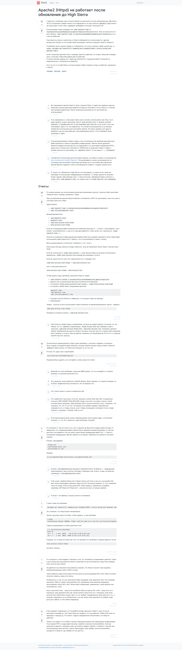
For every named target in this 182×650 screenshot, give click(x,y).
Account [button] (140, 3)
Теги (57, 3)
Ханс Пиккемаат (112, 552)
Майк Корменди (57, 412)
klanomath (55, 167)
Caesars (114, 603)
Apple (52, 3)
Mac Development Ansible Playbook (64, 160)
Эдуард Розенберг (111, 363)
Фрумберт (55, 376)
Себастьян (113, 634)
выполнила (56, 136)
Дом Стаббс (56, 422)
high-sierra (57, 71)
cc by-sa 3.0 (125, 645)
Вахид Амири (56, 386)
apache (64, 71)
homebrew (50, 71)
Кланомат (55, 114)
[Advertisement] (82, 88)
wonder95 (55, 181)
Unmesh (114, 461)
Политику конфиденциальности (65, 647)
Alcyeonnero (113, 71)
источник (114, 73)
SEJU (54, 393)
